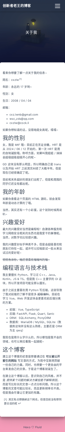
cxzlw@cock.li (19, 123)
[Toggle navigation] (57, 5)
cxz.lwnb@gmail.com (24, 114)
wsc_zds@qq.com (22, 118)
